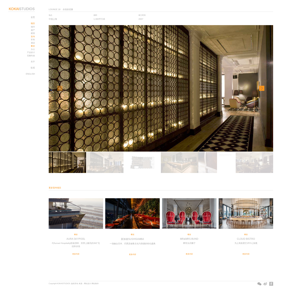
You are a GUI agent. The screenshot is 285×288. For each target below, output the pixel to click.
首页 (33, 17)
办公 (33, 49)
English (30, 74)
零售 (33, 39)
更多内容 (75, 254)
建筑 (33, 33)
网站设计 (87, 284)
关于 (33, 61)
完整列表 (31, 56)
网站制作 (95, 284)
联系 (33, 68)
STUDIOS (22, 9)
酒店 (33, 43)
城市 (33, 27)
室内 (33, 36)
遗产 (33, 30)
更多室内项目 (55, 188)
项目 (33, 23)
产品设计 (31, 52)
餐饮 (33, 46)
